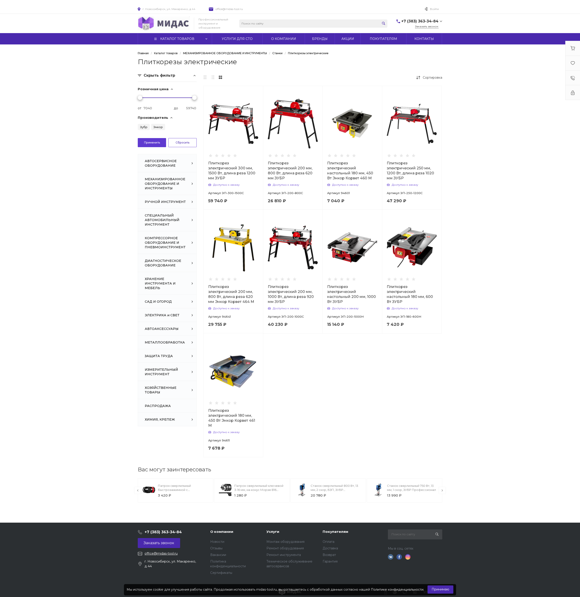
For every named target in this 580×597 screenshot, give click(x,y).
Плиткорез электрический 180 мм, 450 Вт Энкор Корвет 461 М (231, 418)
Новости (217, 542)
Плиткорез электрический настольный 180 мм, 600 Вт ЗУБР (410, 294)
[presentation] (137, 490)
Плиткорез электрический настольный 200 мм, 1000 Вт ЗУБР (351, 294)
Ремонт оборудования (285, 548)
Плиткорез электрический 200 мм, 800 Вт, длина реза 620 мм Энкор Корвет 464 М (231, 294)
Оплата (328, 542)
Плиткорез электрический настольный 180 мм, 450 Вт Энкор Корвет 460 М (350, 170)
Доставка (330, 548)
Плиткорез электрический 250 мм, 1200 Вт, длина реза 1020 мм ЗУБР (410, 170)
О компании (221, 531)
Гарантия (330, 561)
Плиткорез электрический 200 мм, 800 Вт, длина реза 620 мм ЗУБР (290, 170)
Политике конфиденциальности (397, 589)
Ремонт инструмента (283, 555)
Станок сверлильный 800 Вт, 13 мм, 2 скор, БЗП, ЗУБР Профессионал (334, 490)
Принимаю (440, 589)
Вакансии (218, 555)
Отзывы (216, 548)
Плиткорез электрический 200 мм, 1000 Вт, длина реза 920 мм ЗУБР (291, 294)
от (139, 108)
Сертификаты (221, 573)
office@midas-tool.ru (229, 9)
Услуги (272, 531)
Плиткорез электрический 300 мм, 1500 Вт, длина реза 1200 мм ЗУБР (231, 170)
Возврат (329, 555)
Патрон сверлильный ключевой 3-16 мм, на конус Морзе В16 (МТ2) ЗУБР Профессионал (258, 490)
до (176, 108)
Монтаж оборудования (285, 542)
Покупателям (335, 531)
